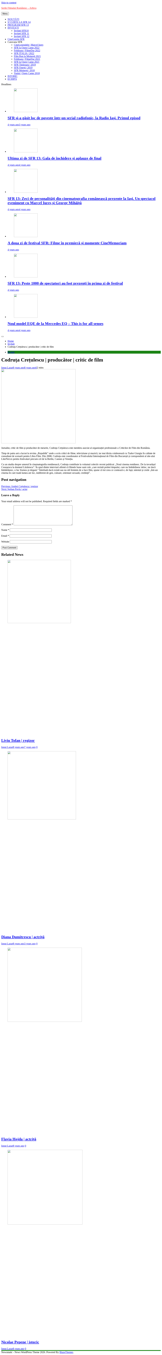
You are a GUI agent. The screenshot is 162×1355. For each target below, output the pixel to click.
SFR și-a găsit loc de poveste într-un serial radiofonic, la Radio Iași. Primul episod (74, 118)
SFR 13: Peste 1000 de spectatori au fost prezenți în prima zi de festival (65, 283)
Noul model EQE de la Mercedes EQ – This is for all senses (55, 324)
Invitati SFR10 (21, 30)
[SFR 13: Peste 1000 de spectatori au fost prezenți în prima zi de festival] (26, 276)
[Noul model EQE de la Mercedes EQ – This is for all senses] (26, 317)
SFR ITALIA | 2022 (24, 53)
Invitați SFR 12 (21, 36)
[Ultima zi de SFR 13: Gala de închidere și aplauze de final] (26, 151)
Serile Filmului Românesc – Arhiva (18, 8)
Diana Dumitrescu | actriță (22, 937)
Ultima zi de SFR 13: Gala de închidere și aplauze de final (54, 158)
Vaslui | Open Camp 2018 (27, 73)
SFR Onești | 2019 (23, 67)
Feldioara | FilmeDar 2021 (27, 59)
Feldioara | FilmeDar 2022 (27, 50)
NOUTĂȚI (13, 19)
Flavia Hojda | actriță (18, 1139)
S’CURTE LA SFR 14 (19, 22)
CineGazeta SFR (16, 39)
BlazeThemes (66, 1352)
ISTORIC (13, 76)
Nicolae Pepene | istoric (20, 1342)
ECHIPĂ (12, 79)
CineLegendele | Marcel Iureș (28, 44)
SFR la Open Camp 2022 (26, 47)
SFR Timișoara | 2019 (25, 64)
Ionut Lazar (7, 367)
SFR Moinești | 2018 (24, 70)
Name (5, 530)
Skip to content (8, 2)
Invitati (11, 352)
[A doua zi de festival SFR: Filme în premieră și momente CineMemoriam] (26, 236)
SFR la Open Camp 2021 (26, 62)
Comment (7, 524)
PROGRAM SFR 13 (18, 25)
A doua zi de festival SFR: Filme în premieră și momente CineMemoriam (67, 243)
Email (5, 535)
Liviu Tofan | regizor (18, 740)
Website (5, 541)
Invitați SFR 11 (21, 33)
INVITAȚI (13, 27)
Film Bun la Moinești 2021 (27, 56)
